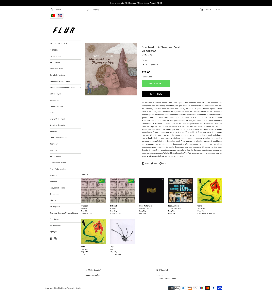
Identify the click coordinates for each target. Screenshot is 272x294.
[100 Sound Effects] (180, 190)
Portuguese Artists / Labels (65, 81)
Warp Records (55, 225)
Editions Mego (55, 157)
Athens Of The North (57, 119)
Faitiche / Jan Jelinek (58, 163)
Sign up (96, 9)
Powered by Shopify (74, 288)
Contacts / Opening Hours (166, 278)
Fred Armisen (173, 206)
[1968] (122, 231)
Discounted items (65, 69)
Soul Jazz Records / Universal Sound (64, 213)
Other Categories (65, 106)
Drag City (53, 150)
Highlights (53, 232)
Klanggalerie (55, 194)
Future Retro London (58, 169)
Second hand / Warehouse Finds (65, 88)
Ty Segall (84, 206)
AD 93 (52, 113)
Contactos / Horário (92, 275)
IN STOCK (65, 50)
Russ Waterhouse (146, 206)
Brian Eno (53, 131)
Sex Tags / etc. (55, 207)
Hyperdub (53, 182)
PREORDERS (55, 56)
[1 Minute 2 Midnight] (151, 190)
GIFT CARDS (55, 63)
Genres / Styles (65, 94)
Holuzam (53, 175)
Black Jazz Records (57, 125)
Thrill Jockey (54, 219)
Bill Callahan (149, 50)
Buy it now (156, 94)
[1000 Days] (209, 190)
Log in (87, 9)
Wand (199, 206)
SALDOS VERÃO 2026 (58, 44)
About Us (159, 275)
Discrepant (54, 144)
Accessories (54, 100)
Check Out (218, 9)
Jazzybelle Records (57, 188)
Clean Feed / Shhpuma (58, 138)
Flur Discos (62, 288)
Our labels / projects (57, 75)
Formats (144, 60)
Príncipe (53, 200)
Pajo (111, 247)
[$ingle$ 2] (93, 190)
